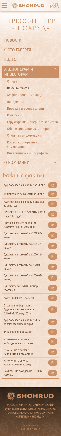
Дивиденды (15, 102)
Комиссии (14, 115)
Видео (10, 59)
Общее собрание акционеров (29, 129)
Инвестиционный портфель (27, 153)
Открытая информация (24, 135)
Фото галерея (17, 49)
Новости (13, 40)
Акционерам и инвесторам (18, 71)
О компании (16, 162)
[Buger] (4, 5)
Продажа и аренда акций (25, 108)
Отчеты (12, 81)
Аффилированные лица (24, 95)
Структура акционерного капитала (32, 122)
